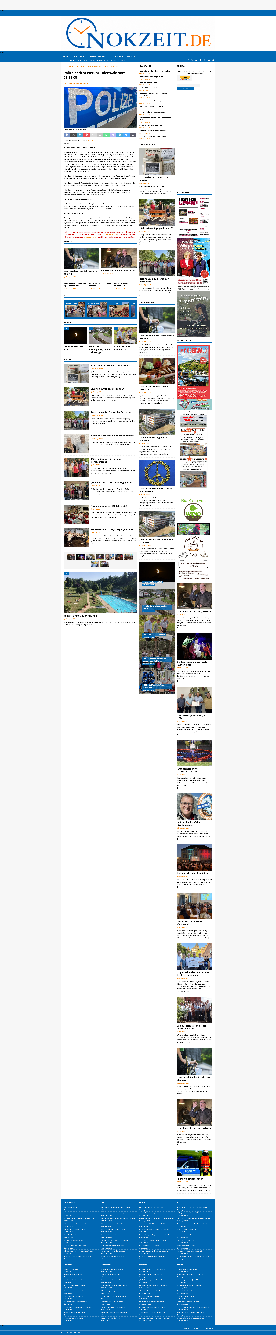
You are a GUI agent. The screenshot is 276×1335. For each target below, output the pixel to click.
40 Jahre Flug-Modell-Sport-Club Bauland (114, 1240)
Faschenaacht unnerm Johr (186, 1240)
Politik (142, 1203)
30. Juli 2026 (68, 1277)
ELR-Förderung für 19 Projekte (149, 1246)
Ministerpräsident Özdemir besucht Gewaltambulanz (156, 1218)
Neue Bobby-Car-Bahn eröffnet (74, 1318)
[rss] (205, 60)
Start (65, 56)
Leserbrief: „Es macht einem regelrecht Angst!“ (154, 1318)
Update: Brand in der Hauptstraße (122, 284)
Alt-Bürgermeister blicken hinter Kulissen (192, 1027)
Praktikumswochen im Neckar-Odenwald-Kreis (192, 1224)
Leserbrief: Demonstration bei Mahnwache (156, 490)
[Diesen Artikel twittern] (73, 135)
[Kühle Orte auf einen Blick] (125, 335)
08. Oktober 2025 (146, 1304)
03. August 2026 (71, 619)
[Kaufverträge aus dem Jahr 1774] (90, 557)
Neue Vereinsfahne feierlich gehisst (113, 1229)
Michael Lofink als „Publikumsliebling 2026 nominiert (118, 1218)
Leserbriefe (131, 56)
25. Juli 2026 (96, 509)
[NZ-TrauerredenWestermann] (193, 335)
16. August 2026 (107, 1226)
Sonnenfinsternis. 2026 (73, 348)
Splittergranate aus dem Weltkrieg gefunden (78, 1251)
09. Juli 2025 (144, 1309)
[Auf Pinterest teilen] (86, 135)
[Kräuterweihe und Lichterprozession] (100, 557)
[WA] (213, 60)
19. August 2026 (107, 1221)
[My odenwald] (193, 397)
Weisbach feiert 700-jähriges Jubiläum (112, 529)
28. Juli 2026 (96, 486)
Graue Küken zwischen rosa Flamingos (76, 1291)
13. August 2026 (149, 585)
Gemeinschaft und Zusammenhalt (112, 1246)
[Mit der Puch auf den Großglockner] (109, 557)
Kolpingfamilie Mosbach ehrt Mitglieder (114, 1312)
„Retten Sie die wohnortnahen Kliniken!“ (156, 541)
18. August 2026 (145, 1215)
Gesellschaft (107, 1264)
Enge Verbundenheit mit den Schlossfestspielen (193, 974)
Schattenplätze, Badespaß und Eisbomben (78, 1307)
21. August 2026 (98, 392)
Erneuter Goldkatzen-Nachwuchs (74, 1274)
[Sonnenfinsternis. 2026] (75, 335)
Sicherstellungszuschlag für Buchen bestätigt (154, 1235)
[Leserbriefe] (157, 320)
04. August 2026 (149, 637)
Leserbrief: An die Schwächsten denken (81, 272)
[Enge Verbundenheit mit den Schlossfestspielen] (95, 564)
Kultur (180, 1264)
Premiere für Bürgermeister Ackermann (152, 1256)
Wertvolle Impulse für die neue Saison (113, 1251)
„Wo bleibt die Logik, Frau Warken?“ (153, 439)
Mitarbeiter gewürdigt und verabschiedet (106, 460)
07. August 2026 (184, 978)
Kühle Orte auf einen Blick (122, 348)
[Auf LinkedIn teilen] (80, 135)
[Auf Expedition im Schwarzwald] (97, 309)
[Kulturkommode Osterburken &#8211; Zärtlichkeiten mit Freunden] (193, 290)
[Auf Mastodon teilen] (113, 135)
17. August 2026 (184, 775)
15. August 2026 (184, 828)
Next (66, 309)
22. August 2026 (69, 1253)
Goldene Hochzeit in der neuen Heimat (112, 435)
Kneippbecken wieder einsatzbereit (75, 1302)
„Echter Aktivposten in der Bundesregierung (153, 1251)
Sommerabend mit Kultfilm (192, 873)
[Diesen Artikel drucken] (100, 135)
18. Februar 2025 (146, 1320)
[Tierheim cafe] (193, 579)
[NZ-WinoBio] (193, 522)
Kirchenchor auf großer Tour (110, 1318)
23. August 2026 (71, 288)
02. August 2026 (149, 664)
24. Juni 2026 (68, 1309)
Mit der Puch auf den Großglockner (189, 823)
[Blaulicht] (194, 1163)
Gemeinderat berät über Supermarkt (151, 1207)
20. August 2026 (184, 721)
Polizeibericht (70, 1203)
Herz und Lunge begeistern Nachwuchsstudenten (193, 1218)
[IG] (201, 60)
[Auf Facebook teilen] (67, 135)
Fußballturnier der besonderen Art (112, 1256)
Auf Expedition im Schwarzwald (187, 1213)
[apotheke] (193, 495)
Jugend (180, 1203)
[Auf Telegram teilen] (119, 135)
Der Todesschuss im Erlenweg (149, 1296)
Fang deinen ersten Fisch (185, 1235)
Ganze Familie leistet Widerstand (152, 112)
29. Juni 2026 (68, 1304)
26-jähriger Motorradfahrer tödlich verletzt (77, 1256)
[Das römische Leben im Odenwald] (128, 557)
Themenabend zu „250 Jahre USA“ (109, 506)
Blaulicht (85, 83)
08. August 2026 (98, 439)
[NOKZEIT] (138, 50)
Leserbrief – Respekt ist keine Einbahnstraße (154, 1307)
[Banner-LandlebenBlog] (193, 534)
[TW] (192, 60)
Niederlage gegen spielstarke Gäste (113, 1224)
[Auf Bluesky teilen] (126, 135)
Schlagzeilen (78, 56)
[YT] (196, 60)
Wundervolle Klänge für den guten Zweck (190, 1318)
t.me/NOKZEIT (111, 234)
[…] (119, 377)
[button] (2, 11)
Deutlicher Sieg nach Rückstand (111, 1235)
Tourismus (68, 1264)
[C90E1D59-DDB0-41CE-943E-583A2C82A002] (194, 409)
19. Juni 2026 (68, 1320)
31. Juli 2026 (96, 465)
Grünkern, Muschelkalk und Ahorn (75, 1285)
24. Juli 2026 (68, 1282)
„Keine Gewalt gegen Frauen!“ (107, 388)
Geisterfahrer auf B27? (148, 88)
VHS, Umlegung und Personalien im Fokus (152, 1240)
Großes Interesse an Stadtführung (75, 1312)
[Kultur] (194, 596)
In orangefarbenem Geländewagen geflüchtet (153, 94)
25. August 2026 (71, 277)
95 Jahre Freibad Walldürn (80, 615)
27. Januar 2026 (146, 545)
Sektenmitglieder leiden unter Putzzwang (152, 1312)
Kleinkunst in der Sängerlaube (118, 270)
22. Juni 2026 (68, 1315)
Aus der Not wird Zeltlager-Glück (187, 1229)
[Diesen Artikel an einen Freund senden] (93, 135)
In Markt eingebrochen (148, 82)
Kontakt (87, 14)
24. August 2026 (145, 109)
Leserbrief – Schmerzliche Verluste (153, 388)
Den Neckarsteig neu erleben (73, 1296)
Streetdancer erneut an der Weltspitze (114, 1213)
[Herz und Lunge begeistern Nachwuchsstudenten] (119, 309)
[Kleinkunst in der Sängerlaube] (119, 258)
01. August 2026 (107, 1253)
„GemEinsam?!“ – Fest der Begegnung (111, 482)
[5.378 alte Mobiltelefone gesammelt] (157, 681)
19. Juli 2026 (106, 1315)
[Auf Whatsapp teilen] (106, 135)
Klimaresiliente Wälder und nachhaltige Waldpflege (154, 659)
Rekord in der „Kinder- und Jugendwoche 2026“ (75, 284)
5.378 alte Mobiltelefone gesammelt (153, 686)
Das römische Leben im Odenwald (190, 923)
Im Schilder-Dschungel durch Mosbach (151, 1302)
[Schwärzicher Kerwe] (193, 237)
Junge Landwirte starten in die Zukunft (189, 1251)
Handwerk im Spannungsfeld (148, 1213)
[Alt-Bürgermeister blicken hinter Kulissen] (104, 564)
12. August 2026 (146, 392)
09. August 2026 (184, 876)
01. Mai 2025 (144, 1315)
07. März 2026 (145, 494)
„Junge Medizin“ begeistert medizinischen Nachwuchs (194, 1256)
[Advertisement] (193, 155)
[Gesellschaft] (76, 373)
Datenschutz (109, 14)
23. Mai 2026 (145, 443)
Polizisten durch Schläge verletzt (152, 106)
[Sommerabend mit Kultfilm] (119, 557)
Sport (104, 1203)
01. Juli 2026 (68, 1298)
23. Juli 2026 (96, 532)
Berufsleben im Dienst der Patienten (111, 412)
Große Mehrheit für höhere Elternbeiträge (153, 1224)
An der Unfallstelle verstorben (151, 125)
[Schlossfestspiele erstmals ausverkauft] (80, 557)
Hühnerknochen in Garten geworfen (153, 101)
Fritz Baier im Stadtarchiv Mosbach (100, 284)
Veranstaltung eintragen (71, 14)
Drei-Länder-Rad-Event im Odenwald (75, 1280)
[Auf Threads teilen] (133, 135)
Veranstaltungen (97, 56)
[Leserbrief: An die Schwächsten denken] (81, 258)
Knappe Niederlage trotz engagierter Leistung (116, 1207)
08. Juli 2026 (68, 1293)
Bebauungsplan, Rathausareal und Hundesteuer (155, 1229)
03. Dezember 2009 (73, 83)
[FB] (188, 60)
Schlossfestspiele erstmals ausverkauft (192, 663)
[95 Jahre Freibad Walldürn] (100, 592)
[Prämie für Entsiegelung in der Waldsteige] (100, 335)
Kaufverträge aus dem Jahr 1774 (192, 717)
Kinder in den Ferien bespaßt (186, 1246)
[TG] (209, 60)
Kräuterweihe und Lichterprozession (187, 770)
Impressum (97, 14)
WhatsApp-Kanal (94, 140)
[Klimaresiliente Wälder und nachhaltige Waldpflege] (157, 654)
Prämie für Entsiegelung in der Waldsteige (99, 349)
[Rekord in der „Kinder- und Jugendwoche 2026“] (75, 309)
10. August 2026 (98, 415)
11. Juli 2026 (68, 1288)
